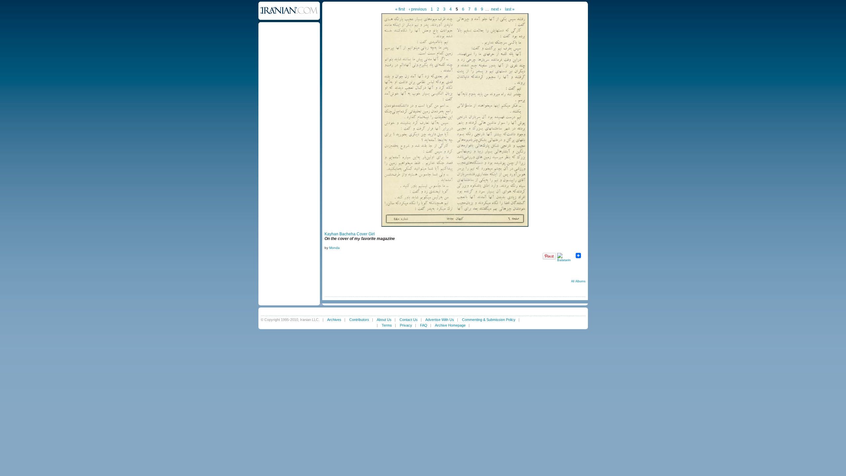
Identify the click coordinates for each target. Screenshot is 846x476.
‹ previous (418, 9)
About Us (384, 320)
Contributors (359, 320)
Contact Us (409, 320)
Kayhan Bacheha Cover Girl (350, 234)
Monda (334, 248)
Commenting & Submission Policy (489, 320)
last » (510, 9)
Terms (387, 325)
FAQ (423, 325)
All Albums (578, 281)
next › (496, 9)
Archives (334, 320)
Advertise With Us (439, 320)
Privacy (406, 325)
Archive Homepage (450, 325)
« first (400, 9)
